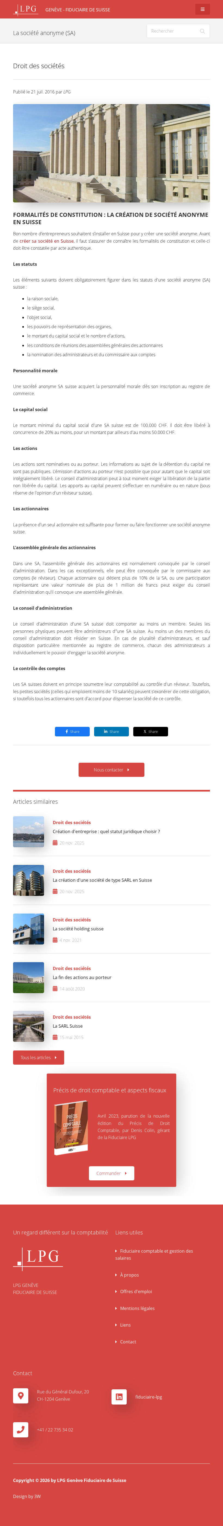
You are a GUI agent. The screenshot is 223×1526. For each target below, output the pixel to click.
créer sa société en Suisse (47, 241)
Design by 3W (27, 1496)
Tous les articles (36, 1058)
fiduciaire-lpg (148, 1397)
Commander (109, 1173)
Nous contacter (108, 770)
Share (74, 731)
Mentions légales (137, 1308)
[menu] (202, 9)
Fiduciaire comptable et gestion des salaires (154, 1254)
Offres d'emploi (135, 1291)
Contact (127, 1342)
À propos (129, 1275)
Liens (125, 1325)
